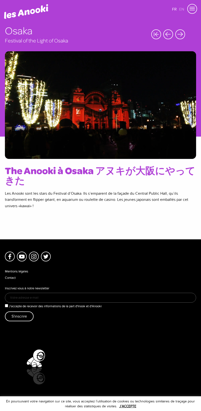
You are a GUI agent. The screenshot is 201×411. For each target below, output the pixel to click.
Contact (10, 278)
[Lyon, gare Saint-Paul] (168, 34)
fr (174, 9)
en (181, 9)
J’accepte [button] (127, 406)
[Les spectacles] (156, 34)
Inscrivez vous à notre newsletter (27, 288)
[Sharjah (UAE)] (180, 34)
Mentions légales (16, 271)
